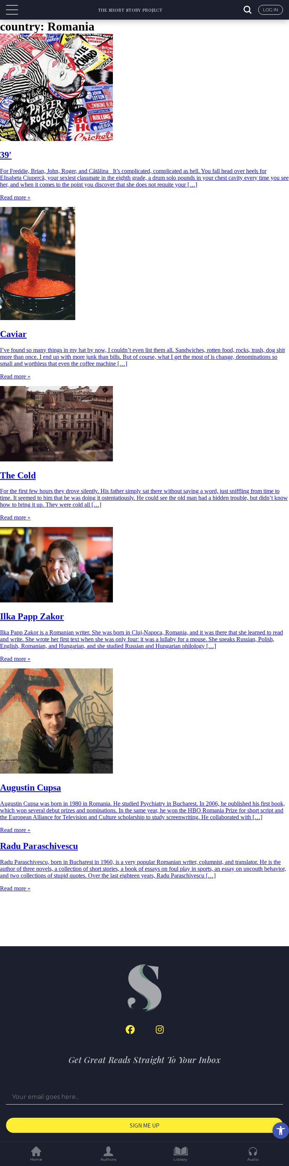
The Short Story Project (130, 10)
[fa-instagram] (160, 1029)
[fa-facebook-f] (130, 1029)
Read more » (15, 197)
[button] (280, 1130)
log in (270, 9)
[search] (248, 10)
